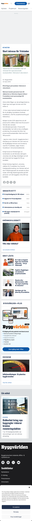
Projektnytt (12, 8)
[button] (29, 487)
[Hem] (5, 3)
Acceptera (16, 507)
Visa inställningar (16, 517)
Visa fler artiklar (7, 382)
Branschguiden (23, 8)
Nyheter (4, 8)
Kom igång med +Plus (16, 349)
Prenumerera (5, 478)
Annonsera (4, 482)
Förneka (16, 512)
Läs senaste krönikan (9, 249)
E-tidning (4, 475)
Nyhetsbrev (5, 472)
